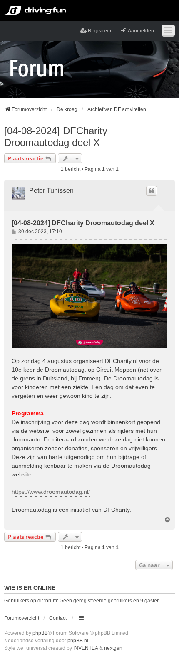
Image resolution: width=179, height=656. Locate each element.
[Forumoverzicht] (36, 68)
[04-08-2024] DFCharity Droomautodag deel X (55, 136)
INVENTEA (85, 648)
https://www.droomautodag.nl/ (51, 491)
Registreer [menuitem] (100, 31)
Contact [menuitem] (58, 618)
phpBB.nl (77, 641)
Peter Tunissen (51, 190)
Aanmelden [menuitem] (141, 31)
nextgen (113, 648)
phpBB (40, 633)
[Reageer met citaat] (151, 191)
